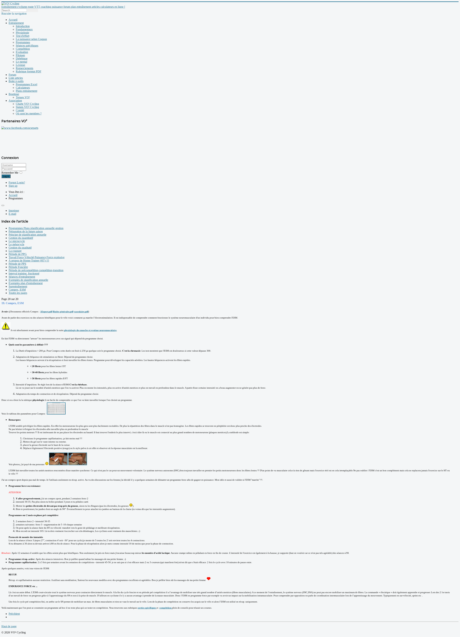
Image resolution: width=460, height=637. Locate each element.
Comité (20, 110)
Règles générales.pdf (63, 311)
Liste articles (16, 77)
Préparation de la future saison (26, 231)
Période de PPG (18, 254)
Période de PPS (17, 263)
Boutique (14, 94)
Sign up (13, 185)
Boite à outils (16, 81)
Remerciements (24, 68)
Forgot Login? (17, 182)
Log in (6, 176)
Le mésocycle (16, 244)
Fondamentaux (24, 29)
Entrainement (16, 22)
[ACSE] (19, 127)
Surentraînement (18, 286)
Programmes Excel (26, 84)
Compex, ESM (17, 289)
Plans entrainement (26, 90)
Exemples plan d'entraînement (26, 283)
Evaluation (22, 52)
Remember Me (9, 172)
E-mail (12, 213)
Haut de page (9, 626)
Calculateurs (23, 87)
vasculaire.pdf (81, 311)
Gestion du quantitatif (21, 237)
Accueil (13, 19)
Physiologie (22, 32)
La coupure (15, 250)
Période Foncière (18, 267)
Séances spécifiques (27, 45)
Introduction (23, 26)
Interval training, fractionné (24, 273)
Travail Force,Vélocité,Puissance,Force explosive (37, 257)
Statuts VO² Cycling (27, 107)
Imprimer (14, 210)
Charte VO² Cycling (27, 103)
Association (15, 100)
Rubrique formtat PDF (28, 71)
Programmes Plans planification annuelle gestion (36, 228)
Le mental (21, 61)
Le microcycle (17, 241)
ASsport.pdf (46, 311)
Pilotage (20, 55)
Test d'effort (22, 35)
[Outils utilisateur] (2, 205)
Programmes (23, 42)
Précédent (14, 613)
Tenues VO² (23, 97)
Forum (12, 74)
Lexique (20, 65)
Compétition (23, 48)
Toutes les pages (18, 292)
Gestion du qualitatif (20, 247)
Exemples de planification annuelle (28, 279)
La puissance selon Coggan (31, 39)
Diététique (21, 58)
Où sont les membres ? (29, 113)
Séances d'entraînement (22, 276)
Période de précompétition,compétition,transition (36, 270)
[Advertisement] (23, 140)
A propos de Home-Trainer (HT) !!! (29, 260)
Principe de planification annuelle (27, 234)
